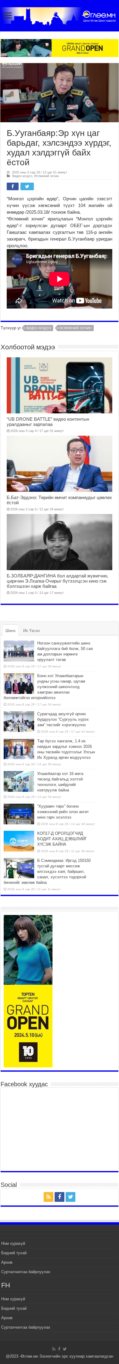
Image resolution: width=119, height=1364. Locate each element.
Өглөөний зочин (46, 176)
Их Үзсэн (31, 630)
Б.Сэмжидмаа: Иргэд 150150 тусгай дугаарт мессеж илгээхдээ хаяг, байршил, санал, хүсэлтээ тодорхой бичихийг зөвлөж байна (47, 871)
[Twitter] (70, 1197)
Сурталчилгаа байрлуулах (25, 1271)
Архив (7, 1262)
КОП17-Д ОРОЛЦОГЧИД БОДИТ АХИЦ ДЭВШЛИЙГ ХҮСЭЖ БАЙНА (62, 839)
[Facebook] (59, 1197)
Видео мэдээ (22, 176)
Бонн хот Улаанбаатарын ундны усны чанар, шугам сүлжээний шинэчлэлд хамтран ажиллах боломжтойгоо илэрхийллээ (44, 686)
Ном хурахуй (13, 1243)
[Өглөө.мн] (59, 15)
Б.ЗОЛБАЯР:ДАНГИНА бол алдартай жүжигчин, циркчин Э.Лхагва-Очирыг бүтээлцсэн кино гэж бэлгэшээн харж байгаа (57, 581)
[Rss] (48, 1197)
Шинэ (10, 630)
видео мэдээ (38, 328)
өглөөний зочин (76, 328)
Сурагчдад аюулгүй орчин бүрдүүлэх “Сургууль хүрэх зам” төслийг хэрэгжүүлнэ (63, 719)
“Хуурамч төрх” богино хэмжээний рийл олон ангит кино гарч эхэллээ (63, 811)
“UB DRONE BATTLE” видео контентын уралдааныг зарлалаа (48, 421)
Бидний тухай (14, 1253)
